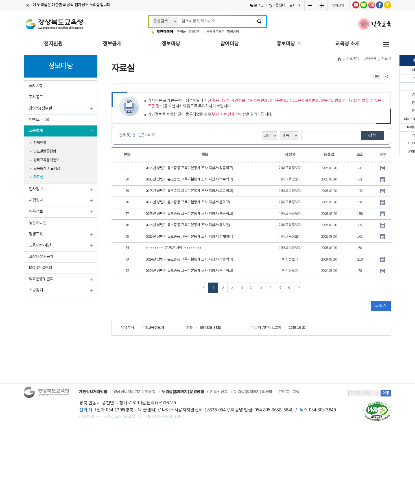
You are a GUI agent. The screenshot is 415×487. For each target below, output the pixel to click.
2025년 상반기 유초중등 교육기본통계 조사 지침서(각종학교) (189, 168)
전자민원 (53, 44)
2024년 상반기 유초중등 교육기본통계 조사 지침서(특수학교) (189, 271)
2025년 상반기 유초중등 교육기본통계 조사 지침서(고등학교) (189, 191)
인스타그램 (371, 4)
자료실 (38, 177)
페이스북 (379, 4)
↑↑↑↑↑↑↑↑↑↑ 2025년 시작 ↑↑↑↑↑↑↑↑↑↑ (173, 248)
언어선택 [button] (338, 5)
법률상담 (233, 32)
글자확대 (322, 5)
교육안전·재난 (40, 245)
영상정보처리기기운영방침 (134, 392)
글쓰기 (380, 305)
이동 (386, 393)
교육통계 (36, 130)
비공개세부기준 (214, 32)
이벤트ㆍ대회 (40, 119)
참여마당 (229, 44)
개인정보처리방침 (93, 392)
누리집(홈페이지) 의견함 (253, 392)
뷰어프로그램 (289, 392)
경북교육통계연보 (46, 160)
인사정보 (36, 189)
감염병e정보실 (40, 108)
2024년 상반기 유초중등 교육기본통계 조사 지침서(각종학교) (189, 259)
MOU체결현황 (40, 267)
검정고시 (195, 32)
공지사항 (36, 85)
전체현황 (39, 143)
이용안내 (278, 5)
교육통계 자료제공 (46, 168)
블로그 (363, 4)
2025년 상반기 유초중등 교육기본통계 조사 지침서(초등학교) (189, 214)
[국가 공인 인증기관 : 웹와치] (377, 410)
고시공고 (36, 97)
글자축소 (310, 5)
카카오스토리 (387, 4)
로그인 (259, 5)
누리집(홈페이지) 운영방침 (183, 392)
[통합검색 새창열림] (262, 21)
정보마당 (171, 44)
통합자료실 (37, 223)
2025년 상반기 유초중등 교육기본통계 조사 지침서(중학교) (187, 202)
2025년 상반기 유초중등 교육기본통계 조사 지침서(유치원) (187, 225)
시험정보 (36, 200)
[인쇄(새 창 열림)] (377, 76)
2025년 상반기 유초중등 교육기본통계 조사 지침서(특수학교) (189, 179)
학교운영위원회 (41, 279)
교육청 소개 (347, 44)
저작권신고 (219, 392)
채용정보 (36, 211)
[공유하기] (387, 76)
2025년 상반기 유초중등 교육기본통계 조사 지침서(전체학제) (189, 237)
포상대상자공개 (41, 256)
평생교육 (36, 234)
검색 (372, 135)
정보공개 (112, 44)
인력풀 (181, 32)
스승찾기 (36, 290)
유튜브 (355, 4)
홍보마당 (286, 44)
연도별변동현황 (44, 151)
